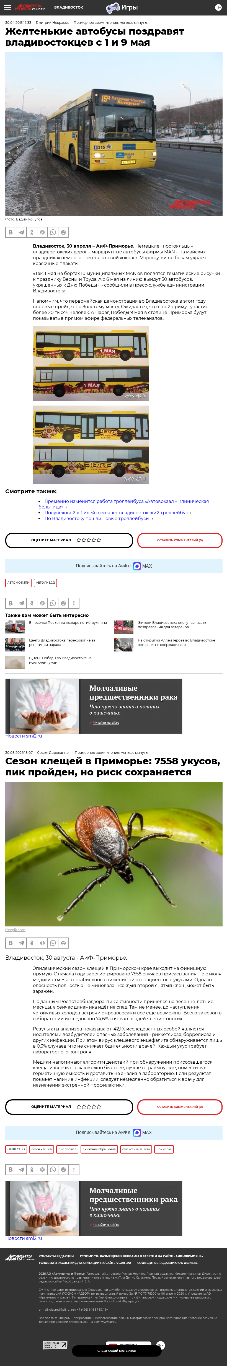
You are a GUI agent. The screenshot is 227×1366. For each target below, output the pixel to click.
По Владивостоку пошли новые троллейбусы (97, 518)
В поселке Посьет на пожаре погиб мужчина (68, 622)
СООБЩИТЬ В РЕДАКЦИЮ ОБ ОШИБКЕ (167, 1263)
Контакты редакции (56, 1256)
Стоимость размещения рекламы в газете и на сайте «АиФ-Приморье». (142, 1256)
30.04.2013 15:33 (18, 22)
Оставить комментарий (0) (180, 540)
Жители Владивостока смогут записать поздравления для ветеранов (172, 624)
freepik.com (15, 930)
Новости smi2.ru (23, 736)
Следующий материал (116, 1351)
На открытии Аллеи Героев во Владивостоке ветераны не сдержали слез (176, 642)
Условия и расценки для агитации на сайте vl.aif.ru (85, 1263)
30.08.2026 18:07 (19, 752)
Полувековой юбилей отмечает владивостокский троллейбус (116, 512)
